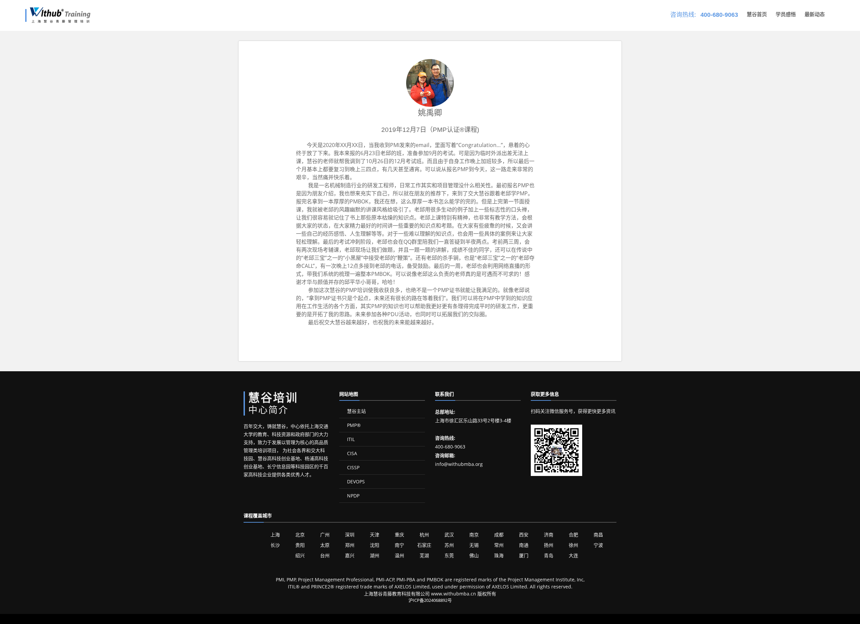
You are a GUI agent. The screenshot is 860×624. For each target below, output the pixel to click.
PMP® (353, 425)
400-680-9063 (719, 14)
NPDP (352, 495)
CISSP (352, 467)
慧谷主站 (356, 411)
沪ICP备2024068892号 (430, 600)
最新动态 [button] (815, 14)
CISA (351, 453)
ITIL (350, 439)
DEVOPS (355, 481)
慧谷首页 (757, 14)
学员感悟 (786, 14)
